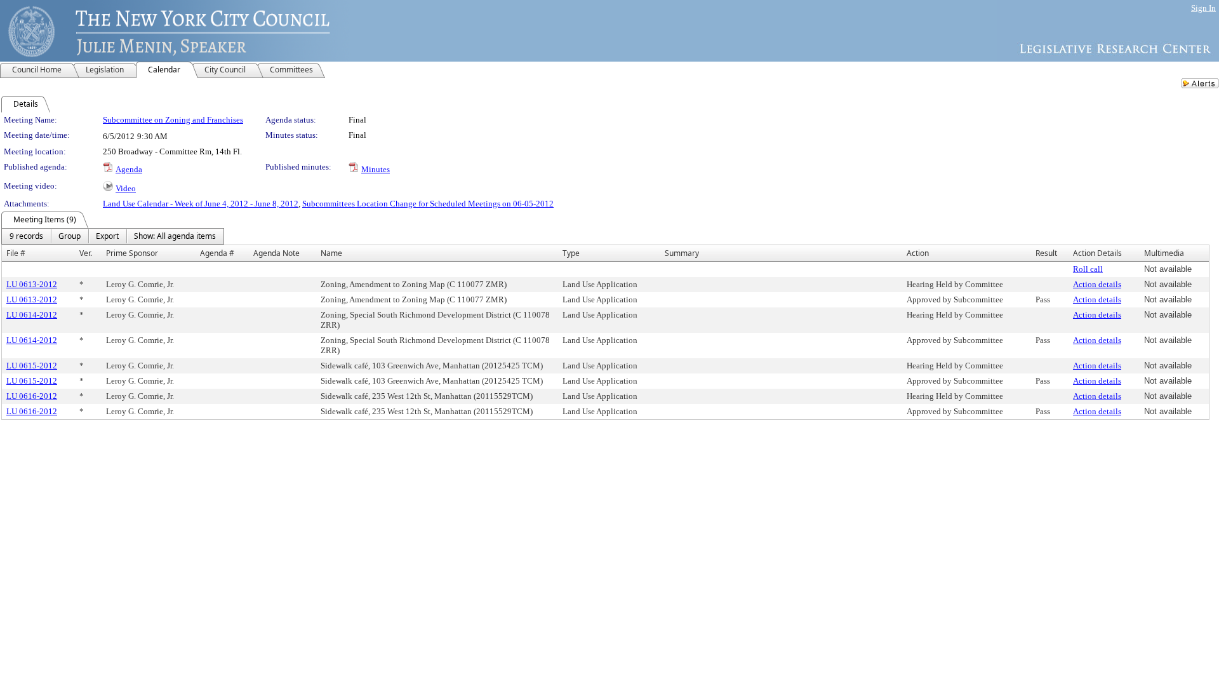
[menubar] (112, 236)
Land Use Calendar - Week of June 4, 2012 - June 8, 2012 (200, 203)
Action (918, 253)
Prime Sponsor (132, 253)
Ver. (85, 253)
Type (571, 253)
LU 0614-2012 (31, 314)
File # (15, 253)
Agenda (129, 169)
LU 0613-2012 (31, 284)
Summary (682, 253)
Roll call (1088, 269)
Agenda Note (276, 253)
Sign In (1203, 8)
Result (1046, 253)
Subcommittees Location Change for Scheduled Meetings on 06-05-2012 (428, 203)
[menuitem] (26, 236)
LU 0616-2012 (31, 396)
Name (331, 253)
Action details (1097, 284)
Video (126, 188)
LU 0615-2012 (31, 365)
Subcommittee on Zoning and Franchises (173, 119)
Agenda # (217, 253)
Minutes (375, 169)
